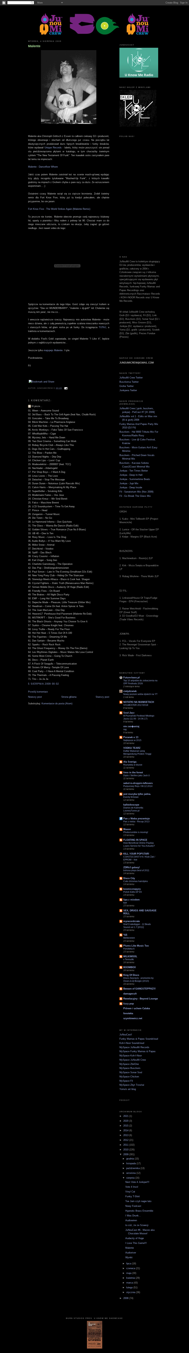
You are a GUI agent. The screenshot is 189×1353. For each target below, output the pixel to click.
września (131, 1173)
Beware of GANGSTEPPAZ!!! (139, 988)
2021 (126, 1116)
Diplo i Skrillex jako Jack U (136, 775)
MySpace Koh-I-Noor (130, 1055)
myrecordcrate (131, 921)
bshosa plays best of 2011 (136, 870)
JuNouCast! (125, 1034)
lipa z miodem (131, 899)
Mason (127, 829)
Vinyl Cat (130, 1191)
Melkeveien (129, 938)
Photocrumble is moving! (135, 832)
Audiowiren (131, 1220)
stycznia (131, 1292)
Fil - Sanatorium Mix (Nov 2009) (136, 491)
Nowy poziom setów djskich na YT (140, 694)
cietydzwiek (130, 691)
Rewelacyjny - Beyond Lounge (140, 998)
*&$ (125, 934)
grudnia (130, 1158)
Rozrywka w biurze (132, 765)
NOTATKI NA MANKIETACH (138, 702)
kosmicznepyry (132, 889)
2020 (126, 1120)
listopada (131, 1163)
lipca (129, 1263)
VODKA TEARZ (131, 748)
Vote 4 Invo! (131, 1186)
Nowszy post (35, 696)
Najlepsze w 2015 (132, 740)
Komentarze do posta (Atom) (57, 703)
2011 (126, 1144)
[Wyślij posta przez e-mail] (65, 388)
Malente (34, 46)
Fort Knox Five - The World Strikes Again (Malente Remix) (59, 209)
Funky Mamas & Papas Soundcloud (138, 1038)
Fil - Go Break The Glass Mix (135, 496)
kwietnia (131, 1278)
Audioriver (130, 1252)
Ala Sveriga (129, 761)
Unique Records (53, 147)
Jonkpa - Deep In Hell (130, 475)
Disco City (129, 878)
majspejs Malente (53, 350)
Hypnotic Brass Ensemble (139, 1210)
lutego (129, 1287)
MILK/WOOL (130, 956)
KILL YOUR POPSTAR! (136, 853)
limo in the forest (133, 772)
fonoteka (128, 1013)
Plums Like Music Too (136, 945)
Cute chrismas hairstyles (135, 881)
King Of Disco (131, 975)
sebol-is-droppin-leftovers (138, 783)
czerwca (131, 1268)
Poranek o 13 (130, 737)
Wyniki (129, 1257)
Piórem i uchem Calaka (136, 1008)
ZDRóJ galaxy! (131, 867)
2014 (126, 1130)
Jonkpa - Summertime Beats (134, 479)
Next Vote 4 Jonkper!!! (137, 1182)
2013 (126, 1135)
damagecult (130, 993)
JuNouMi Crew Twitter (131, 377)
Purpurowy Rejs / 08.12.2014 (137, 786)
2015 (126, 1125)
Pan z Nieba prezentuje (136, 818)
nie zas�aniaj (131, 726)
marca (130, 1282)
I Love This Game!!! (136, 1243)
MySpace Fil (126, 1080)
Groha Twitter (126, 386)
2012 (126, 1140)
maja (129, 1273)
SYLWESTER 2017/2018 (135, 705)
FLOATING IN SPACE (135, 840)
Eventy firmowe (131, 797)
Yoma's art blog (127, 1089)
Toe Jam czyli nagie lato (138, 1201)
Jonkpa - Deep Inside (130, 487)
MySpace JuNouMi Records (134, 1047)
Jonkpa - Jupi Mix (128, 483)
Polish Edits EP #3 (132, 892)
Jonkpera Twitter (128, 390)
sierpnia (130, 1177)
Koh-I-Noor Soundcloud (131, 1043)
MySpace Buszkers (129, 1068)
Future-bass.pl (131, 677)
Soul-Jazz (129, 712)
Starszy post (102, 696)
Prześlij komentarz (38, 691)
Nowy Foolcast (133, 1206)
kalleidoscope (131, 804)
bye (125, 902)
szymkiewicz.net (132, 1018)
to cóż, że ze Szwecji (136, 1225)
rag (125, 729)
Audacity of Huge (134, 1238)
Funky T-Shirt (132, 1196)
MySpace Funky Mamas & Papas (137, 1051)
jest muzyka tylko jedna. (137, 794)
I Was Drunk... (133, 1215)
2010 (126, 1149)
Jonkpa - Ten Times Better (133, 470)
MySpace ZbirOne (129, 1064)
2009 (126, 1154)
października (133, 1168)
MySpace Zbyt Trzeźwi (131, 1085)
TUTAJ (102, 327)
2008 (126, 1298)
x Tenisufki (128, 959)
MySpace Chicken (129, 1076)
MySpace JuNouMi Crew (132, 1059)
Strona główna (68, 696)
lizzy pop (128, 1003)
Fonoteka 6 (129, 948)
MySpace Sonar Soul (130, 1072)
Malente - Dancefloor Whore (43, 166)
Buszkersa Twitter (129, 381)
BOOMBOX (129, 967)
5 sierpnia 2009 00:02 (43, 683)
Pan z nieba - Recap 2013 (136, 821)
